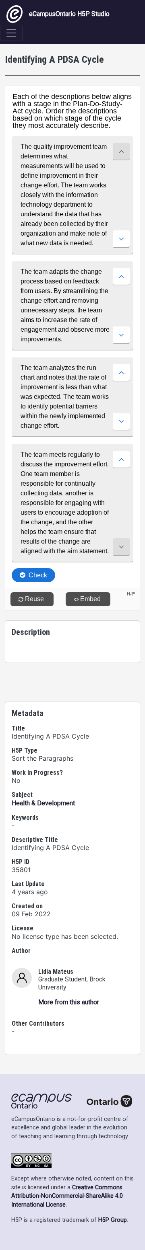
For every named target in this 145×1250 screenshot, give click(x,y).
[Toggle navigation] (11, 33)
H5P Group (112, 1220)
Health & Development (43, 803)
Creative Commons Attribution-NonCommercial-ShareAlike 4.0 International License (67, 1196)
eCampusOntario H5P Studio (69, 14)
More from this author (68, 1002)
